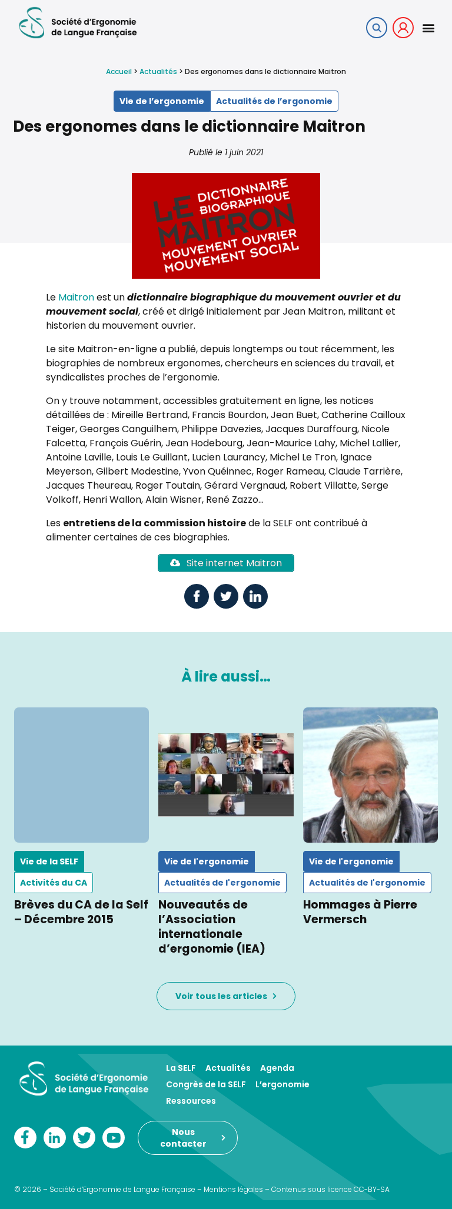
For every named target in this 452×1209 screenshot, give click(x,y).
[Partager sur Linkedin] (255, 596)
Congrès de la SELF (206, 1084)
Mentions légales (233, 1189)
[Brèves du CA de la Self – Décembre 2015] (81, 774)
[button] (428, 27)
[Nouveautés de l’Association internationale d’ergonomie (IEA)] (225, 774)
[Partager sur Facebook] (196, 596)
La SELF (181, 1068)
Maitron (76, 297)
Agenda (277, 1068)
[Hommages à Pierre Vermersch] (370, 774)
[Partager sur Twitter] (226, 596)
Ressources (191, 1101)
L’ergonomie (282, 1084)
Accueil (119, 71)
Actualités (158, 71)
